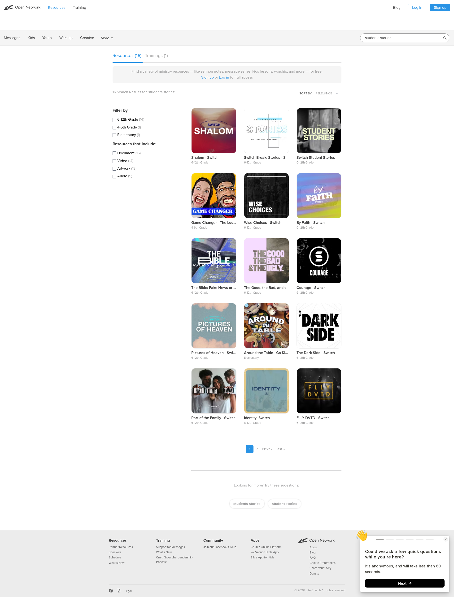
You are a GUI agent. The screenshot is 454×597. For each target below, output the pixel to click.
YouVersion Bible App (265, 552)
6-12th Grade (199, 162)
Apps (255, 540)
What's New (117, 563)
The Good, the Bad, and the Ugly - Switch (278, 287)
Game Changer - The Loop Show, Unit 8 (224, 222)
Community (213, 540)
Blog (397, 7)
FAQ (313, 558)
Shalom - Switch (204, 157)
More (105, 38)
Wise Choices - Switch (262, 222)
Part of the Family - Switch (213, 418)
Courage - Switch (311, 287)
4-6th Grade (199, 228)
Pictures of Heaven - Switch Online (220, 352)
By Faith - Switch (311, 222)
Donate (314, 573)
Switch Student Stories (316, 157)
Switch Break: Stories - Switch (269, 157)
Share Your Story (320, 568)
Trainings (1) (156, 55)
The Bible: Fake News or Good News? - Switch (230, 287)
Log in (417, 7)
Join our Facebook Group (219, 547)
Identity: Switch (257, 418)
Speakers (115, 552)
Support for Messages (170, 547)
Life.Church (313, 590)
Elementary (251, 358)
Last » (280, 449)
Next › (267, 449)
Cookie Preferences (323, 563)
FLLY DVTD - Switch (313, 418)
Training (163, 540)
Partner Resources (121, 547)
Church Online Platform (266, 547)
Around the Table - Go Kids (266, 352)
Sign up (440, 7)
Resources (118, 540)
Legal (128, 591)
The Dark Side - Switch (316, 352)
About (314, 547)
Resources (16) (128, 55)
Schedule (115, 557)
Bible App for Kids (262, 557)
